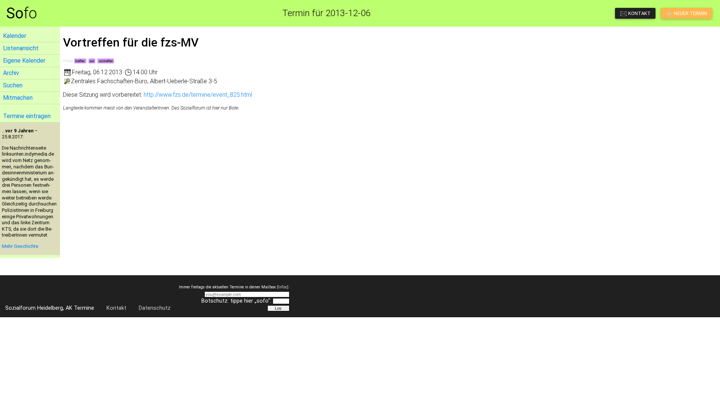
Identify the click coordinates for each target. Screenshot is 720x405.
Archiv (11, 72)
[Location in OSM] (67, 81)
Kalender (14, 35)
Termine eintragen (27, 116)
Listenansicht (21, 48)
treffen (80, 61)
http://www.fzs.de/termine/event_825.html (198, 94)
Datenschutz (155, 308)
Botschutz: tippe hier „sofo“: (236, 301)
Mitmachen (18, 97)
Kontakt (116, 308)
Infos (282, 287)
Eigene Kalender (24, 60)
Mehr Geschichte (20, 246)
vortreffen (106, 61)
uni (92, 61)
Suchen (12, 85)
